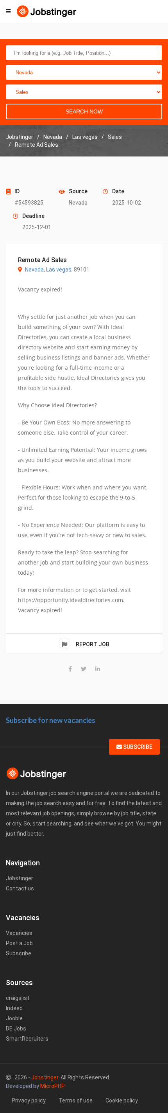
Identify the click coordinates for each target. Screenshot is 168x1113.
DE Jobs (16, 1028)
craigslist (17, 998)
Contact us (20, 888)
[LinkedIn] (97, 669)
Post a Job (19, 943)
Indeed (14, 1008)
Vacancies (19, 933)
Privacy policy (29, 1100)
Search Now (84, 111)
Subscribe (137, 747)
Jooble (14, 1018)
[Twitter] (83, 669)
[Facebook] (70, 669)
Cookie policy (121, 1100)
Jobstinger (19, 878)
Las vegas (58, 269)
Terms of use (76, 1100)
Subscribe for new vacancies (50, 720)
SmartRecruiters (27, 1039)
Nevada (34, 269)
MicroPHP (52, 1086)
